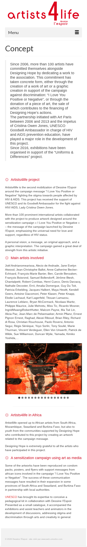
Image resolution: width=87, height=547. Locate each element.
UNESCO (11, 497)
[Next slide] (80, 369)
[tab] (19, 398)
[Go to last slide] (7, 369)
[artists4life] (43, 14)
